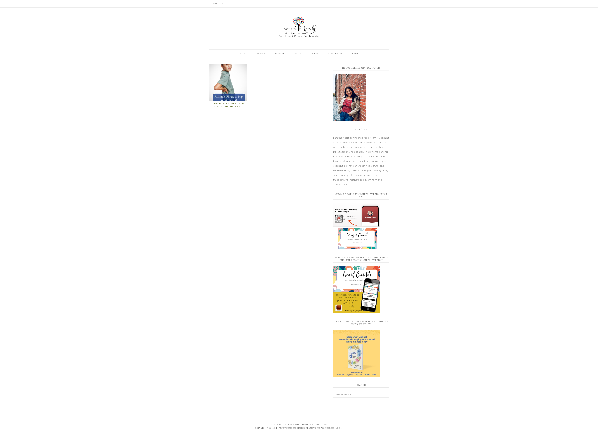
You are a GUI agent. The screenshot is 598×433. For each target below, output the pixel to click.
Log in (339, 428)
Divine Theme (284, 428)
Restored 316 (319, 424)
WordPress (327, 428)
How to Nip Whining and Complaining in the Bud (228, 105)
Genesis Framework (308, 428)
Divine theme (300, 424)
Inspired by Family (299, 27)
